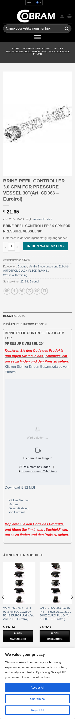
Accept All (37, 687)
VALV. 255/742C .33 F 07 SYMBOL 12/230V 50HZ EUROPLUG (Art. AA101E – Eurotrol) (18, 613)
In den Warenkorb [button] (18, 636)
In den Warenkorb (45, 246)
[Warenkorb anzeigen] (69, 16)
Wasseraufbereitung (36, 48)
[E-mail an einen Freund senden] (29, 291)
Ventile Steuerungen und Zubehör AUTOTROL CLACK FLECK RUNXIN (37, 51)
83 (26, 281)
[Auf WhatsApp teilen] (7, 291)
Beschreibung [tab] (14, 315)
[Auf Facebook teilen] (14, 291)
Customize (37, 698)
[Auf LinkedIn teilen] (44, 291)
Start (15, 48)
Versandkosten (42, 219)
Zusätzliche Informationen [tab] (24, 324)
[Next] (71, 605)
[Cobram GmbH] (36, 16)
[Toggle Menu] (37, 38)
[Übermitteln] (67, 29)
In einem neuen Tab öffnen (39, 471)
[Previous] (3, 605)
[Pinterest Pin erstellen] (37, 291)
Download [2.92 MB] (20, 487)
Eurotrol (22, 266)
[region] (37, 683)
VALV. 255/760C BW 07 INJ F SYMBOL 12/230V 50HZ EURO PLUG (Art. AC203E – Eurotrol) (55, 613)
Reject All (37, 710)
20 (21, 281)
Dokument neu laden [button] (36, 466)
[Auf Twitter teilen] (22, 291)
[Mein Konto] (62, 16)
